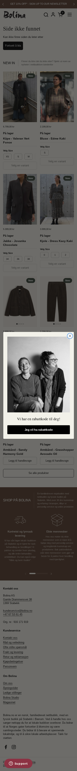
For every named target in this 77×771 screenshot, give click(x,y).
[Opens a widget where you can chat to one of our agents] (18, 764)
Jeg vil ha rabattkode (38, 429)
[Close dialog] (70, 336)
